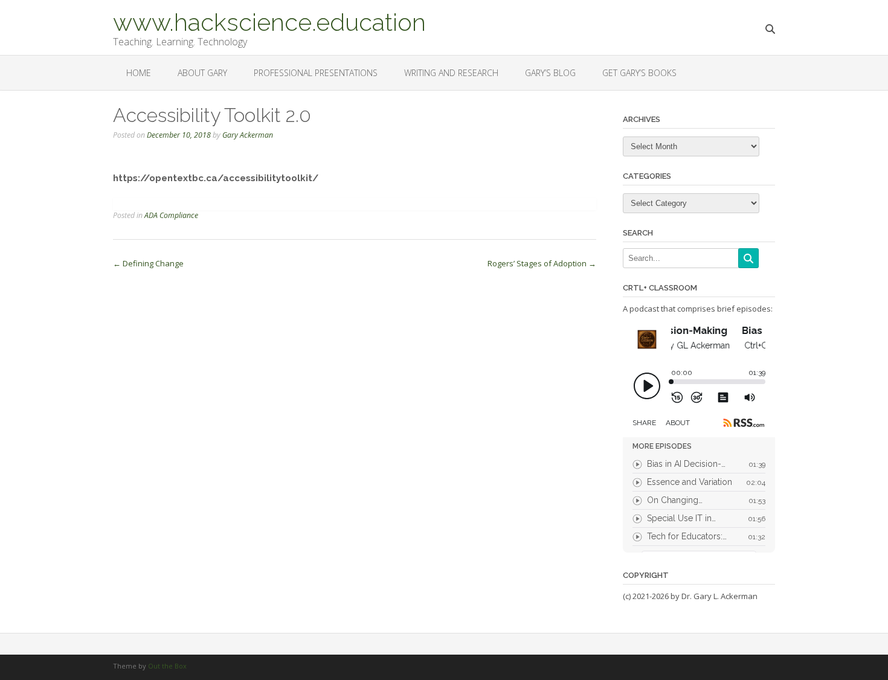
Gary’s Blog (550, 73)
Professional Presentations (316, 73)
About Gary (202, 73)
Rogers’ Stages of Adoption (541, 263)
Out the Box (167, 665)
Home (138, 73)
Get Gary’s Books (639, 73)
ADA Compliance (171, 215)
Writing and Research (451, 73)
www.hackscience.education (269, 21)
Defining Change (148, 263)
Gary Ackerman (247, 135)
